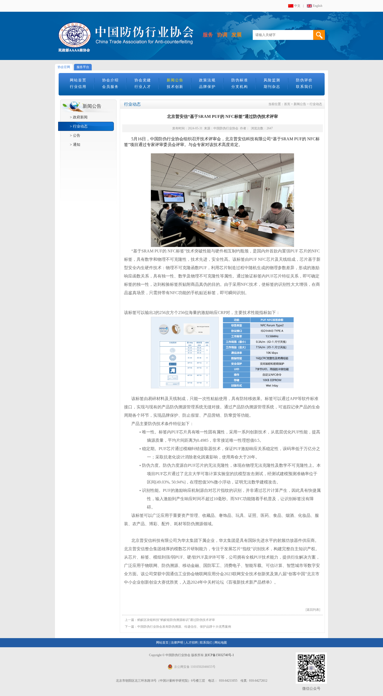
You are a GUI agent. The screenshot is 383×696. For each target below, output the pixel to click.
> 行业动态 (79, 126)
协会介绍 (110, 80)
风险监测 (272, 80)
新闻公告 (175, 80)
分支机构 (239, 87)
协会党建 (142, 80)
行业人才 (142, 87)
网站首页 (78, 80)
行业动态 (316, 104)
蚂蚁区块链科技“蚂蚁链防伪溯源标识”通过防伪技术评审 (176, 620)
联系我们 (304, 87)
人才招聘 (191, 642)
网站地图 (220, 642)
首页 (287, 104)
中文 (297, 6)
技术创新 (175, 87)
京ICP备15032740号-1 (219, 655)
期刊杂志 (272, 87)
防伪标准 (239, 80)
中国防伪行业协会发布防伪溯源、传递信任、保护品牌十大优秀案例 (184, 626)
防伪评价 (304, 80)
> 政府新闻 (79, 117)
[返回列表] (313, 610)
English (317, 6)
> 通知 (75, 145)
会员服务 (110, 87)
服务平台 (83, 67)
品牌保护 (207, 87)
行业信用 (78, 87)
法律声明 (177, 642)
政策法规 (207, 80)
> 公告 (75, 135)
